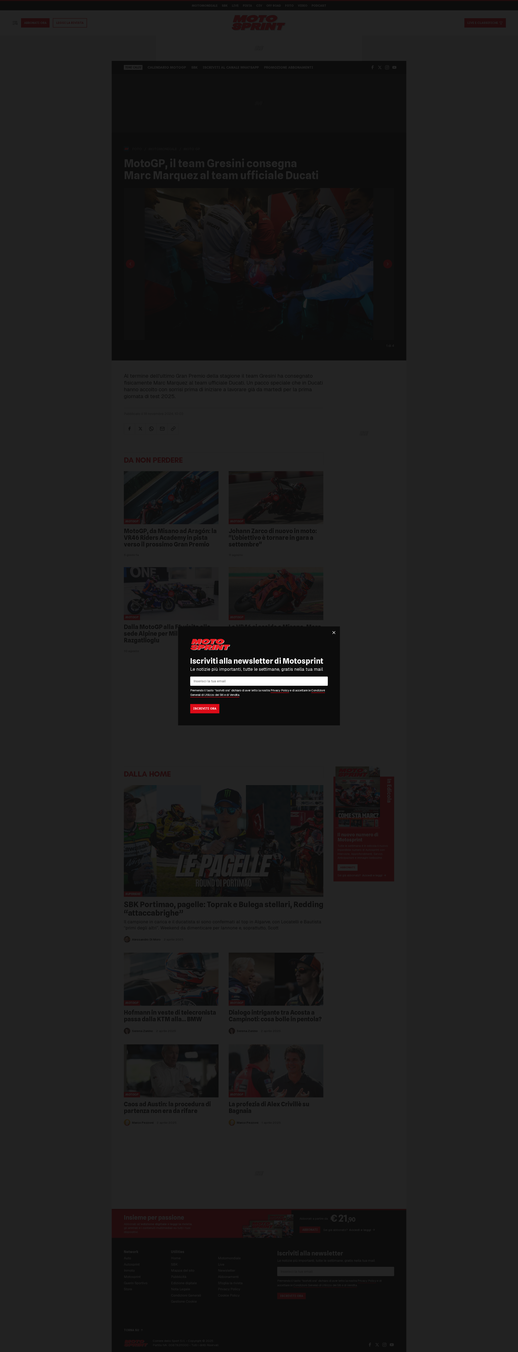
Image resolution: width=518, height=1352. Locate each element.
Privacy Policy (280, 690)
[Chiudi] (334, 632)
